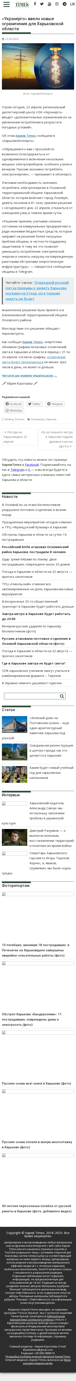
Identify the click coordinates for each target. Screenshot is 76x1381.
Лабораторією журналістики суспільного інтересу (37, 1317)
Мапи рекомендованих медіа (47, 1361)
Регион (19, 419)
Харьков (51, 419)
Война (9, 419)
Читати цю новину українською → (29, 375)
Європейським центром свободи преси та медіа (37, 1323)
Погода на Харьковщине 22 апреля (15, 437)
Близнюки (37, 419)
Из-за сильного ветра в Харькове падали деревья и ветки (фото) (57, 439)
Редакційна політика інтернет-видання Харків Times (37, 1356)
